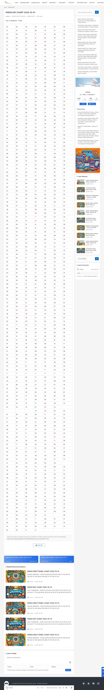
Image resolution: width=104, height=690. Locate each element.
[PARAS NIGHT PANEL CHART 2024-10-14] (16, 576)
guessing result (35, 2)
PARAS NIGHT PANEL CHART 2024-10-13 (43, 603)
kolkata (8, 16)
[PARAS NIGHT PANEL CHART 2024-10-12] (16, 640)
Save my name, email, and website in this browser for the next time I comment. (28, 670)
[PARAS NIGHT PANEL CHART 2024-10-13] (16, 608)
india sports (62, 2)
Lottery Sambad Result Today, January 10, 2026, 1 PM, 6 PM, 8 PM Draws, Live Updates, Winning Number (88, 113)
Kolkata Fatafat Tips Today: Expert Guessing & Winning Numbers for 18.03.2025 (87, 50)
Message (93, 103)
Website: (54, 666)
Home (5, 7)
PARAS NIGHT (31, 16)
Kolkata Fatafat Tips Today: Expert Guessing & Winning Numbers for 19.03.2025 (87, 44)
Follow (83, 103)
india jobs (71, 2)
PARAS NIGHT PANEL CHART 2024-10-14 (43, 571)
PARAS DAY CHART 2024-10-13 (39, 619)
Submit (68, 670)
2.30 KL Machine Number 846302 (92, 276)
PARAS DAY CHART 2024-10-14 (39, 587)
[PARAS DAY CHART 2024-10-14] (16, 592)
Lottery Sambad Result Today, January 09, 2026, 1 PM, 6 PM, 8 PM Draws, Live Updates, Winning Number (88, 142)
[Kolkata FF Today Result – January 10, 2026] (81, 197)
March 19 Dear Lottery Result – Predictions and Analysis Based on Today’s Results (87, 20)
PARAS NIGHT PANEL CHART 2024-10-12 (43, 635)
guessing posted (24, 2)
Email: (31, 666)
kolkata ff (44, 2)
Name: (9, 666)
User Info (91, 2)
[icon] (83, 683)
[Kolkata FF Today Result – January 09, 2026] (81, 227)
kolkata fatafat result (30, 683)
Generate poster (52, 687)
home (16, 2)
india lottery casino (82, 2)
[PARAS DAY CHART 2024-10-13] (16, 624)
